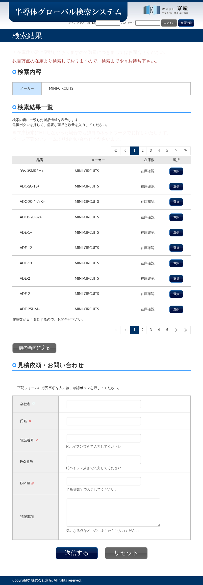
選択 (176, 171)
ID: (94, 22)
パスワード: (128, 22)
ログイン (169, 22)
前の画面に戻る (34, 348)
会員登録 (186, 22)
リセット (126, 553)
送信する (77, 553)
